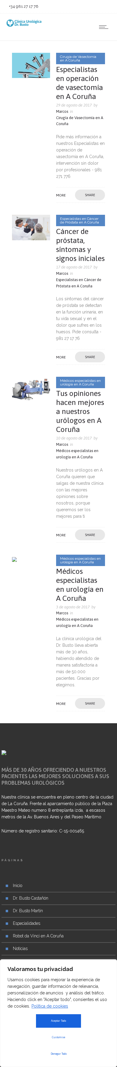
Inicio (17, 885)
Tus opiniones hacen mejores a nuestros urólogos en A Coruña (80, 411)
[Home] (24, 25)
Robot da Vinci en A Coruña (38, 936)
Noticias (20, 948)
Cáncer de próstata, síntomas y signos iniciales (80, 244)
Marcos (62, 111)
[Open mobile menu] (105, 27)
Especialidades (26, 923)
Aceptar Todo (58, 1020)
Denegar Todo (59, 1053)
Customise (58, 1037)
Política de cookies (50, 1006)
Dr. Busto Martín (28, 910)
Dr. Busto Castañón (30, 898)
